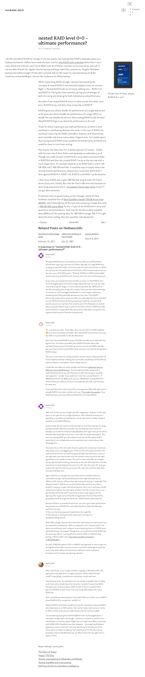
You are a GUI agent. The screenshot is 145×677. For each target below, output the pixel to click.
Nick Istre (48, 257)
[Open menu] (123, 10)
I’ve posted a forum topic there (80, 186)
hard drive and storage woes (48, 235)
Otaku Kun (49, 325)
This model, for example (91, 392)
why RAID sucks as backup (71, 62)
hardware (71, 222)
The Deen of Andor (47, 651)
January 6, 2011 (50, 254)
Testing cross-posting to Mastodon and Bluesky (60, 658)
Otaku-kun (48, 48)
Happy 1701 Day (46, 655)
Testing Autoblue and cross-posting (54, 662)
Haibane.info (14, 10)
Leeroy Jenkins (92, 233)
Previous (43, 222)
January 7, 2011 (50, 563)
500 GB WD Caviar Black (51, 206)
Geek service (56, 48)
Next (103, 222)
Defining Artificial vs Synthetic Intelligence (58, 665)
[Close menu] (130, 4)
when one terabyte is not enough (71, 235)
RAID (77, 222)
